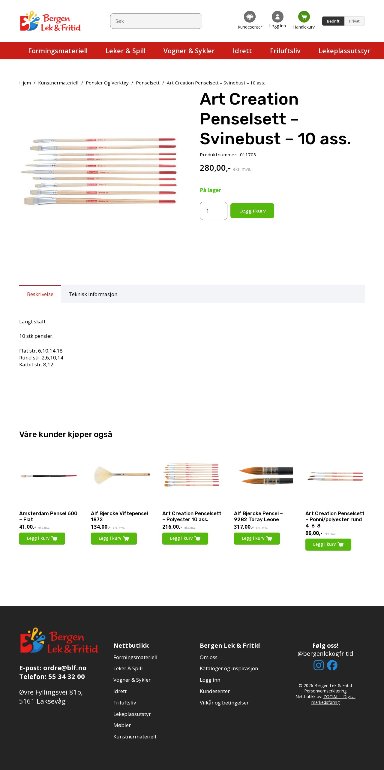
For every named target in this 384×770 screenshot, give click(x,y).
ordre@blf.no (64, 667)
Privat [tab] (354, 21)
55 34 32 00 (66, 676)
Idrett (120, 691)
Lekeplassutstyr (132, 713)
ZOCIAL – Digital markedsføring (333, 699)
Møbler (122, 725)
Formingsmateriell (135, 657)
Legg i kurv (252, 210)
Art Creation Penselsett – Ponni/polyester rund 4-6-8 (334, 519)
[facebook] (332, 665)
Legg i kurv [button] (181, 538)
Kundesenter (215, 691)
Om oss (209, 657)
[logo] (50, 21)
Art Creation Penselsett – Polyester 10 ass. (191, 516)
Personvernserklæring (325, 691)
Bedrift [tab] (333, 21)
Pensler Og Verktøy (107, 83)
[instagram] (319, 665)
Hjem (25, 83)
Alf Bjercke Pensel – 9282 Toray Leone (258, 516)
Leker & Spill (128, 668)
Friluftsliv (124, 702)
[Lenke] (250, 21)
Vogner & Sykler (132, 679)
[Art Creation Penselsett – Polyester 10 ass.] (192, 476)
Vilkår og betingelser (224, 702)
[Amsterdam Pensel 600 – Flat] (49, 476)
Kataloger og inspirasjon (229, 668)
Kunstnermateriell (58, 83)
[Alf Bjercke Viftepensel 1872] (120, 476)
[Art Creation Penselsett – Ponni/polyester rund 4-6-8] (335, 476)
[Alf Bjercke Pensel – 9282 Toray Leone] (263, 476)
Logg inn (210, 679)
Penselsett (148, 83)
